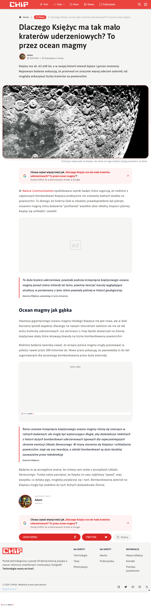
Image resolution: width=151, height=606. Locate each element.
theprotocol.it (9, 589)
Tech (46, 4)
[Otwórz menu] (145, 4)
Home (26, 17)
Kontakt (130, 561)
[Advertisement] (75, 390)
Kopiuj (124, 537)
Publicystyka (109, 4)
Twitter (91, 537)
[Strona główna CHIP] (19, 4)
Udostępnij (30, 537)
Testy (59, 4)
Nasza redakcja (134, 555)
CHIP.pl (13, 584)
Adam (30, 55)
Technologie (80, 555)
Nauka (91, 4)
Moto (76, 4)
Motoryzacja (80, 566)
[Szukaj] (139, 4)
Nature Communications (38, 190)
